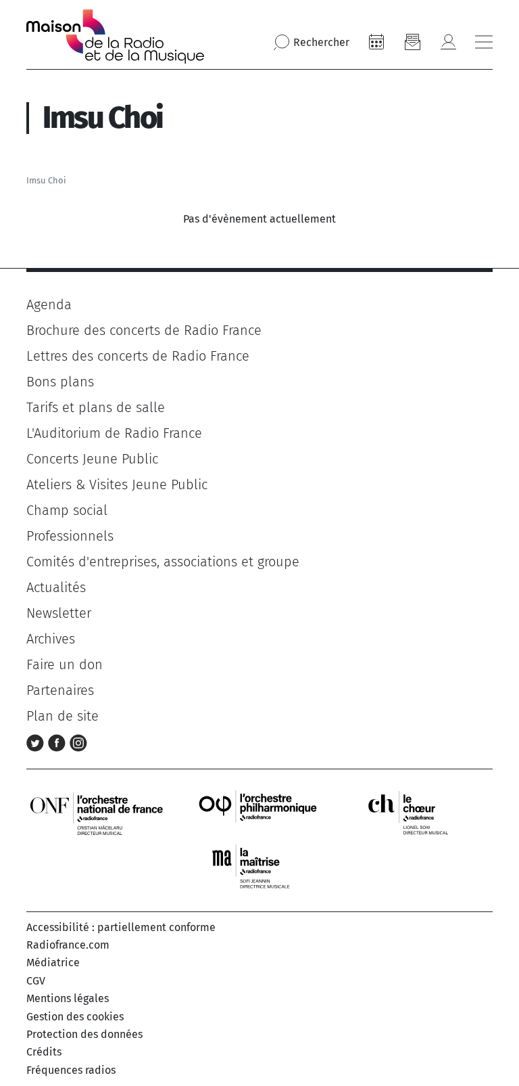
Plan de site (62, 716)
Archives (50, 639)
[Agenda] (376, 42)
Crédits (43, 1051)
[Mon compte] (448, 42)
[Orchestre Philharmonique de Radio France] (259, 812)
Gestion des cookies (75, 1016)
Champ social (66, 510)
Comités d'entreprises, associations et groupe (162, 561)
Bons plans (60, 382)
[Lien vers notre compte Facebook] (59, 741)
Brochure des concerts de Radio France (144, 330)
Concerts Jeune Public (92, 459)
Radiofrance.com (67, 944)
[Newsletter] (412, 42)
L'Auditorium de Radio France (114, 433)
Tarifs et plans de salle (95, 407)
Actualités (56, 587)
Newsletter (58, 613)
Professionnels (70, 536)
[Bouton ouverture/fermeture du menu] (484, 42)
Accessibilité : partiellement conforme (121, 927)
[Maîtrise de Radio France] (259, 866)
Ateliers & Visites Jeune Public (116, 484)
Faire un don (64, 664)
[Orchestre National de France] (96, 812)
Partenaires (60, 690)
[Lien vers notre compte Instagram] (78, 741)
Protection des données (84, 1034)
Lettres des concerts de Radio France (137, 356)
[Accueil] (115, 36)
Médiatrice (53, 962)
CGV (35, 980)
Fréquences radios (71, 1070)
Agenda (49, 304)
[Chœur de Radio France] (422, 812)
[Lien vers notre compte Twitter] (37, 741)
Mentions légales (67, 998)
